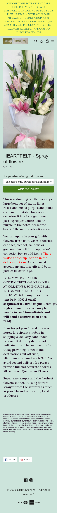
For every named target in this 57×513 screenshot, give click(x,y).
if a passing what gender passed (24, 176)
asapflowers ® (26, 489)
